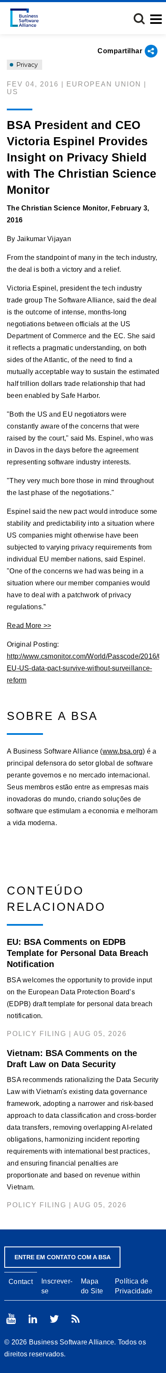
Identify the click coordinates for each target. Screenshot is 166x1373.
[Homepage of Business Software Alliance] (24, 17)
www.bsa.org (123, 751)
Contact (21, 1281)
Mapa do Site (92, 1286)
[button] (139, 18)
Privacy (26, 65)
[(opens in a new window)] (11, 1318)
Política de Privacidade (133, 1286)
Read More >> (29, 625)
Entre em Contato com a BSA (62, 1257)
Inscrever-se (56, 1286)
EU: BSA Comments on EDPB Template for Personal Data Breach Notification (77, 953)
